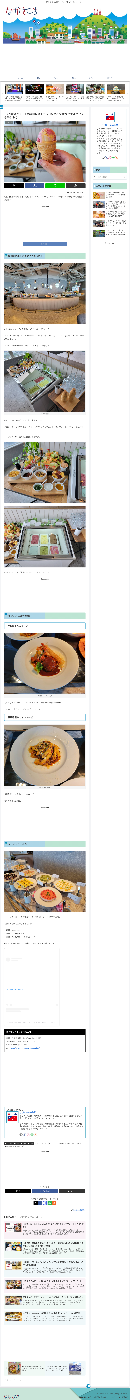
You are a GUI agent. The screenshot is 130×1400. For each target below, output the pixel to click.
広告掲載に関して (102, 1393)
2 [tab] (65, 106)
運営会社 (124, 1393)
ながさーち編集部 (28, 1112)
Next (127, 93)
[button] (76, 185)
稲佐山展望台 (10, 1146)
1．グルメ (9, 1143)
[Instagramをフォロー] (28, 1134)
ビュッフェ (54, 1143)
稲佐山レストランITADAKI (74, 1143)
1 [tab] (62, 106)
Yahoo (24, 1143)
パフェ (45, 1143)
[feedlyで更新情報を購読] (32, 1134)
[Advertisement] (65, 60)
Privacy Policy (114, 1393)
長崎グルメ (20, 1146)
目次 (42, 244)
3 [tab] (68, 106)
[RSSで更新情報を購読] (35, 1134)
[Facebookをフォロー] (24, 1134)
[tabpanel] (14, 93)
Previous (3, 93)
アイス (39, 1143)
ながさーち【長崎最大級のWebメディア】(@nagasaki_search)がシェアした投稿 (32, 1022)
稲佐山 (62, 1143)
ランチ (31, 1143)
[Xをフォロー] (21, 1134)
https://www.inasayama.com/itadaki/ (25, 1048)
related (17, 1143)
